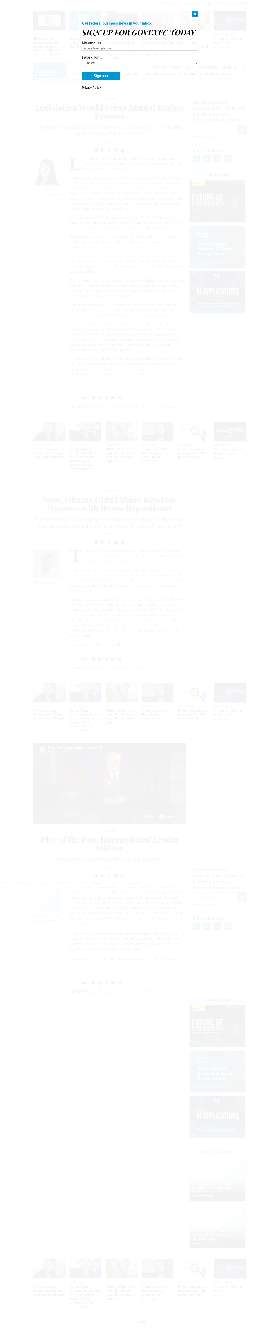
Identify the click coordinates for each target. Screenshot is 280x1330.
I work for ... (92, 57)
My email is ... (93, 43)
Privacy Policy (91, 87)
